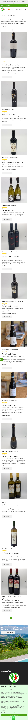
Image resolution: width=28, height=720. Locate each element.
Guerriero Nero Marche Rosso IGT (10, 251)
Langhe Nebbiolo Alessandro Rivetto (10, 349)
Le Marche (16, 23)
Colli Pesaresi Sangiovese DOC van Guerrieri (12, 596)
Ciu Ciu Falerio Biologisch (7, 548)
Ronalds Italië (6, 671)
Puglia (8, 23)
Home (2, 12)
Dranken (9, 12)
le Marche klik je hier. (14, 73)
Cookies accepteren (14, 715)
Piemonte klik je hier (6, 415)
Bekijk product (7, 77)
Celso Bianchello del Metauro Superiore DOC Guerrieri (12, 501)
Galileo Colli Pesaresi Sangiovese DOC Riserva (12, 301)
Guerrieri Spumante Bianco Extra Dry (10, 451)
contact (24, 25)
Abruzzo (22, 23)
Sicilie (11, 23)
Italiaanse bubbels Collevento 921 (9, 205)
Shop (5, 12)
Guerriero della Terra (6, 60)
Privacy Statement (13, 712)
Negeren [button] (14, 2)
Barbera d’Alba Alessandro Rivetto (9, 400)
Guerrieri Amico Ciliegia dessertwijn (10, 157)
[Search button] (26, 9)
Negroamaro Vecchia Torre (8, 109)
